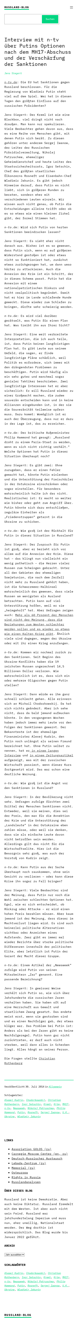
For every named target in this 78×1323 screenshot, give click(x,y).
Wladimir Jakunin (29, 1116)
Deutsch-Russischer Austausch (37, 1158)
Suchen (50, 19)
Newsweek (19, 1108)
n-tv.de (10, 82)
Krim (56, 1104)
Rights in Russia (26, 1177)
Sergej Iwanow (50, 1112)
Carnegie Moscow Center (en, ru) (40, 1154)
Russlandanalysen (26, 1182)
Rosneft (33, 1112)
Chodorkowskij (35, 1100)
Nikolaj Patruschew (41, 1108)
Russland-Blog (16, 7)
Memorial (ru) (23, 1168)
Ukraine (9, 1116)
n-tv (7, 1108)
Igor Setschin (31, 1104)
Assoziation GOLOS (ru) (32, 1149)
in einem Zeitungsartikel (51, 755)
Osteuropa (20, 1172)
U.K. (65, 1112)
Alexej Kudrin (13, 1100)
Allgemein (55, 1086)
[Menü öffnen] (71, 7)
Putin (21, 1112)
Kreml (47, 1104)
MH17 (65, 1104)
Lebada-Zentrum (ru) (29, 1163)
